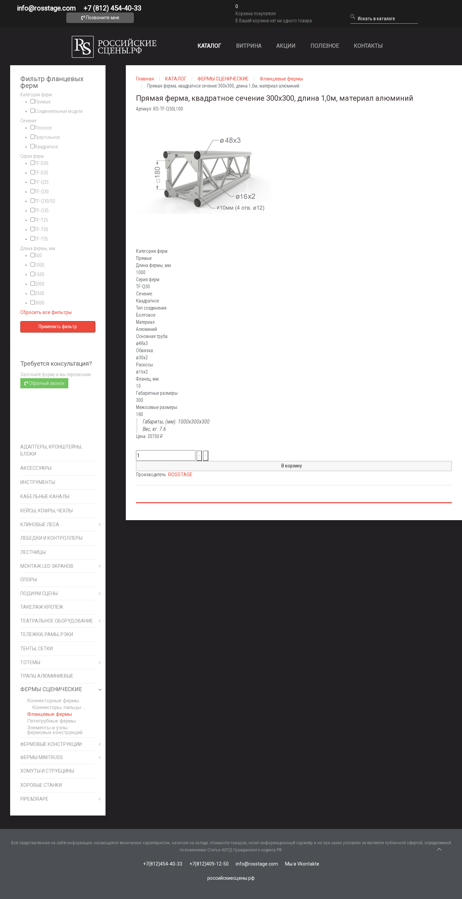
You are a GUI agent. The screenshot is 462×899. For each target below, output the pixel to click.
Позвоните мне (102, 17)
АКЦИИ (286, 46)
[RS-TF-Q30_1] (203, 180)
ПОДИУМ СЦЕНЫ (39, 593)
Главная (145, 78)
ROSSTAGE (180, 474)
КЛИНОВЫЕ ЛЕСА (39, 524)
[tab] (57, 94)
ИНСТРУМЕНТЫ (37, 482)
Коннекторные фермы (53, 701)
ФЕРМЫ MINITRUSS (41, 757)
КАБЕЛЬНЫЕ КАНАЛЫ (44, 496)
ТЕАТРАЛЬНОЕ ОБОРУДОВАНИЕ (56, 621)
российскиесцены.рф (231, 878)
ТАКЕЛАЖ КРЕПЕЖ (41, 607)
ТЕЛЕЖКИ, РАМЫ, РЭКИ (46, 634)
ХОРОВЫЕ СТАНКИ (41, 785)
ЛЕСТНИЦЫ (33, 552)
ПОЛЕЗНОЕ (324, 46)
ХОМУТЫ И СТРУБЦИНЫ (47, 771)
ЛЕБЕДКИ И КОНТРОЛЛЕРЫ (51, 538)
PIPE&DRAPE (34, 799)
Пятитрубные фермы (51, 721)
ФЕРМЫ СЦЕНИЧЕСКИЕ (51, 689)
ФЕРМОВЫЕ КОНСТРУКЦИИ (51, 744)
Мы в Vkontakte (302, 864)
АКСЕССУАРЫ (35, 468)
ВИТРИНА (248, 46)
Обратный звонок (46, 383)
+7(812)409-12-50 (209, 864)
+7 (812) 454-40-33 (112, 8)
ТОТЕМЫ (30, 662)
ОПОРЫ (28, 579)
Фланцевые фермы (49, 714)
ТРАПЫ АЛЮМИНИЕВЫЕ (46, 676)
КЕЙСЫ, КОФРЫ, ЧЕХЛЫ (46, 510)
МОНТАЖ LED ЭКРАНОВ (46, 566)
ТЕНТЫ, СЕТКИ (36, 648)
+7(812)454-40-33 (162, 864)
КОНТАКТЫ (368, 46)
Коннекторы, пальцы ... (59, 707)
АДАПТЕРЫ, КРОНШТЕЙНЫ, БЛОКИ (51, 450)
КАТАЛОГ (209, 46)
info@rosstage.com (46, 8)
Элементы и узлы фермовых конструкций (55, 730)
